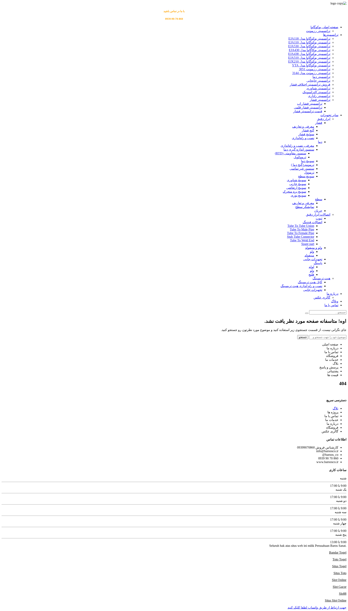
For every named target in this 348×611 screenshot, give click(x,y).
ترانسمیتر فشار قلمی (308, 107)
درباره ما (332, 293)
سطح (318, 199)
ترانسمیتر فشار (320, 99)
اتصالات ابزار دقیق (318, 214)
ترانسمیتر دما (321, 77)
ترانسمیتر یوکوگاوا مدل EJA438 (309, 54)
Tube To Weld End (302, 240)
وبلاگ (334, 301)
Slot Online (339, 580)
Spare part (307, 244)
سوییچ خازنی (297, 184)
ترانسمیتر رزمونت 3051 (314, 69)
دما (320, 142)
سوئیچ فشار (306, 134)
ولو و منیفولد (313, 247)
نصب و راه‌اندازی (303, 138)
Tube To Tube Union (300, 225)
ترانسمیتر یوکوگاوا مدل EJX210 (309, 61)
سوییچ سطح (306, 176)
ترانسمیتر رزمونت (318, 31)
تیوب (319, 218)
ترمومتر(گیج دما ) (302, 164)
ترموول (309, 172)
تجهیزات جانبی (312, 259)
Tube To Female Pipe (300, 233)
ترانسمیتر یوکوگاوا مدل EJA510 (309, 57)
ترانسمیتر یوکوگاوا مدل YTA (311, 65)
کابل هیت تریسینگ (310, 282)
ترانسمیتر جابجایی (318, 80)
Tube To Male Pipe (302, 229)
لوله (311, 267)
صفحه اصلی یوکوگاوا (324, 27)
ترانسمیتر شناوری (318, 88)
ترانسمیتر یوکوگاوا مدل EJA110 (309, 42)
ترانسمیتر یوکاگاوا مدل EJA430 (309, 50)
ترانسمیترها (330, 34)
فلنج (311, 274)
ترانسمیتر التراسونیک (316, 92)
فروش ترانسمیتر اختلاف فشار (310, 84)
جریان (318, 210)
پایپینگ (318, 263)
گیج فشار (308, 130)
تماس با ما (331, 305)
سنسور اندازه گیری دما (299, 149)
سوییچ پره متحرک (294, 191)
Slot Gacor (339, 586)
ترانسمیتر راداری (319, 96)
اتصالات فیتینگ (312, 222)
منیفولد (309, 255)
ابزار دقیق (323, 119)
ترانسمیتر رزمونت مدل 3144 (311, 73)
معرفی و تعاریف (303, 126)
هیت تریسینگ (321, 278)
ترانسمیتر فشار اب (309, 103)
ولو (312, 251)
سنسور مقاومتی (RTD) (290, 153)
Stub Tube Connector (300, 236)
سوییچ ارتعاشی (296, 187)
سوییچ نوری (298, 195)
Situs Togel (339, 566)
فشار (318, 122)
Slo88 (342, 593)
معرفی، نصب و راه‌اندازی (297, 145)
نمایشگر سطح (304, 207)
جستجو (303, 337)
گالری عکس (322, 297)
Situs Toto (340, 573)
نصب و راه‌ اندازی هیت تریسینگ (301, 286)
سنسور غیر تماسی (302, 168)
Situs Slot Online (335, 600)
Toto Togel (339, 559)
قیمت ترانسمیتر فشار (307, 111)
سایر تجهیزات (329, 115)
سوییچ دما (307, 161)
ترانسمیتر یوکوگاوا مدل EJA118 (309, 38)
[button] (317, 607)
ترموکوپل (300, 157)
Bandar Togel (337, 552)
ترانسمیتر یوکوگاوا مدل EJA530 (309, 46)
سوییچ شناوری (296, 180)
